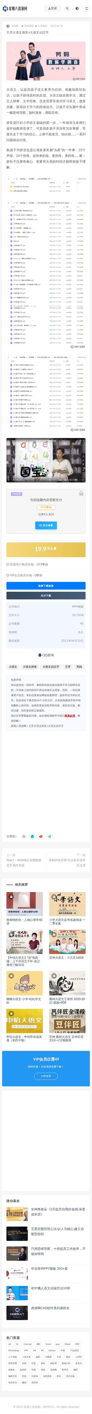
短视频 (53, 1370)
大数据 (48, 1357)
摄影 (43, 1363)
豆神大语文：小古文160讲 (66, 957)
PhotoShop (13, 1351)
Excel (48, 1344)
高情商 (34, 1383)
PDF (77, 1344)
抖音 (33, 1363)
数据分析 (66, 1363)
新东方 (79, 1363)
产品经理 (74, 1351)
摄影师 (53, 1363)
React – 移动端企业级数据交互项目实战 (23, 863)
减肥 (38, 1357)
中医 (63, 1351)
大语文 (13, 667)
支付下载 (46, 595)
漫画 (43, 1370)
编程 (75, 1370)
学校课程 (29, 26)
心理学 (79, 1357)
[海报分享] (49, 836)
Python (52, 1351)
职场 (24, 1376)
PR (34, 1351)
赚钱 (24, 1383)
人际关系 (26, 1357)
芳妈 (79, 667)
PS (42, 1351)
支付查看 (47, 525)
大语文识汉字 (51, 667)
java (57, 1344)
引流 (59, 1357)
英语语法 (12, 1383)
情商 (24, 1363)
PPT (26, 1351)
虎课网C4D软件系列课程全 (50, 1308)
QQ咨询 (48, 655)
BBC (39, 1344)
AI (17, 1344)
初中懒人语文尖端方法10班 (50, 1288)
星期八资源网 (18, 726)
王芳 (68, 667)
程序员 (65, 1370)
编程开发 (12, 1376)
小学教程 (42, 26)
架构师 (23, 1370)
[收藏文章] (24, 836)
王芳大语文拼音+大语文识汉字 (46, 726)
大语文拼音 (30, 667)
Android (27, 1344)
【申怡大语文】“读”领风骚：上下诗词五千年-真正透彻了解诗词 (23, 961)
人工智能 (12, 1357)
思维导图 (12, 1363)
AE (9, 1344)
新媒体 (11, 1370)
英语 (59, 1376)
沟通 (33, 1370)
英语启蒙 (70, 1376)
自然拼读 (47, 1376)
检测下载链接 (46, 585)
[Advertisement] (46, 781)
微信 (68, 1357)
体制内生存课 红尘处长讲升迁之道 (67, 863)
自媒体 (34, 1376)
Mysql (67, 1344)
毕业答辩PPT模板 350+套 (49, 1268)
